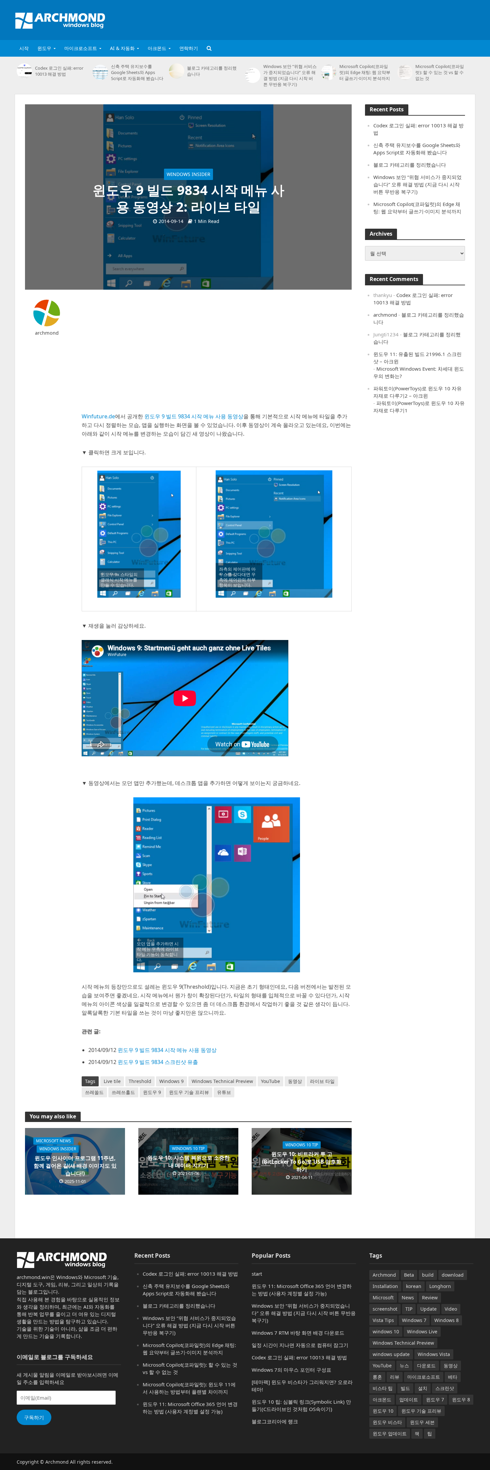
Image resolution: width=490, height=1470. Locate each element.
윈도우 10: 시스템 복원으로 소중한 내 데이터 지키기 (188, 1161)
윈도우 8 (461, 1399)
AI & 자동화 (122, 48)
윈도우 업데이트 (390, 1433)
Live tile (112, 1081)
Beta (409, 1275)
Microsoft (383, 1297)
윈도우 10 (383, 1411)
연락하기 (188, 48)
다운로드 (426, 1365)
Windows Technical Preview (222, 1081)
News (408, 1297)
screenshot (385, 1309)
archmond (47, 333)
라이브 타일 (322, 1081)
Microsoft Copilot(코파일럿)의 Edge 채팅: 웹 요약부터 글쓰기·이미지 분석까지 (364, 72)
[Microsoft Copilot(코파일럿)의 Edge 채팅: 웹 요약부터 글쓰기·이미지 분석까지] (328, 72)
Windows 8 (446, 1320)
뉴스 (404, 1365)
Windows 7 (414, 1320)
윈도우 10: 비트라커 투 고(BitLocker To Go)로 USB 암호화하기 (301, 1161)
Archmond (384, 1275)
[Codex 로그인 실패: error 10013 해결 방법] (24, 71)
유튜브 (224, 1092)
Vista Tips (383, 1320)
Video (451, 1309)
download (453, 1275)
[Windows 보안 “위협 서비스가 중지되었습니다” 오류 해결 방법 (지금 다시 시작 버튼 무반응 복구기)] (252, 75)
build (428, 1275)
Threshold (140, 1081)
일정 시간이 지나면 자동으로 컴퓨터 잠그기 (300, 1345)
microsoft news (53, 1141)
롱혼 (377, 1377)
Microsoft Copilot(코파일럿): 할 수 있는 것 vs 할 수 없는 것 (439, 72)
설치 (422, 1388)
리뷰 (394, 1377)
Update (428, 1309)
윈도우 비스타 (387, 1422)
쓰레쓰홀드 (123, 1092)
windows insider (188, 174)
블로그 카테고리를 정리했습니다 (212, 71)
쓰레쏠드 (94, 1092)
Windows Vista (434, 1354)
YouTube (270, 1081)
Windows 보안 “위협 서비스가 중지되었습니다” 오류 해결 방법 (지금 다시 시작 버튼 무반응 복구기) (290, 75)
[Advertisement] (353, 19)
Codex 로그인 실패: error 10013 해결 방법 (59, 71)
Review (430, 1297)
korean (413, 1286)
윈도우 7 (435, 1399)
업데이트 (408, 1399)
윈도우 (44, 48)
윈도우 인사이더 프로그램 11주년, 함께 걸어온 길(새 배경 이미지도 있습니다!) (75, 1165)
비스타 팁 (383, 1388)
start (257, 1273)
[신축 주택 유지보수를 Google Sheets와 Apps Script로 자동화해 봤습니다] (100, 72)
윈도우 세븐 (422, 1422)
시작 (24, 48)
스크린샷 (444, 1388)
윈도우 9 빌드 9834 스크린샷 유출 (158, 1062)
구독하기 (34, 1417)
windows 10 (386, 1331)
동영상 (295, 1081)
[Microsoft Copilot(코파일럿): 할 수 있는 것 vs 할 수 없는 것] (404, 72)
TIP (408, 1309)
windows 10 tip (188, 1148)
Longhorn (440, 1286)
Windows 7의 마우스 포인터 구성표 (291, 1369)
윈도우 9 (152, 1092)
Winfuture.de (98, 416)
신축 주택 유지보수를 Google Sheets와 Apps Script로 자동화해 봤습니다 (137, 72)
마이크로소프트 (80, 48)
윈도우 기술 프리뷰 (189, 1092)
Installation (385, 1286)
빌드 (405, 1388)
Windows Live (422, 1331)
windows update (391, 1354)
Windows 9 (171, 1081)
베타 (452, 1377)
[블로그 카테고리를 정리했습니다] (176, 71)
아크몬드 (157, 48)
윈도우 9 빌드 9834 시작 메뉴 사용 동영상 (193, 416)
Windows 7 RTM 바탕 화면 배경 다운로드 (298, 1332)
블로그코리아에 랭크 (275, 1421)
